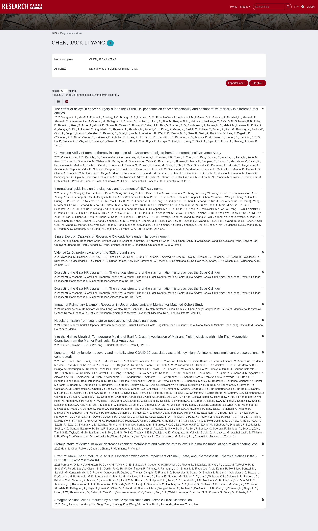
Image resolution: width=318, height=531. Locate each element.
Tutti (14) (256, 83)
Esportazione (236, 83)
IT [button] (295, 6)
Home (233, 6)
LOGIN (311, 6)
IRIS (54, 33)
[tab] (58, 101)
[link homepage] (24, 7)
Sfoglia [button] (244, 6)
